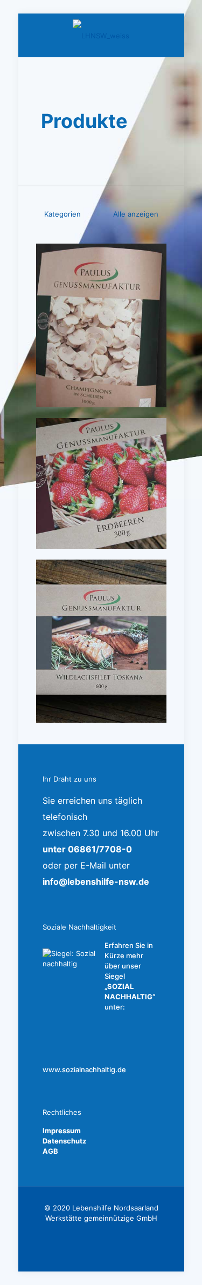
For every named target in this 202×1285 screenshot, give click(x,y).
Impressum (62, 1130)
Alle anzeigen (134, 214)
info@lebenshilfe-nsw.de (96, 881)
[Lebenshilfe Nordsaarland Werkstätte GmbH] (101, 35)
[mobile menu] (170, 35)
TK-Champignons (93, 262)
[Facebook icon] (101, 1233)
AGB (50, 1151)
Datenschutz (64, 1140)
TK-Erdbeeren (84, 436)
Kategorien (62, 214)
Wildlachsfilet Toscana (83, 584)
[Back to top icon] (180, 1263)
